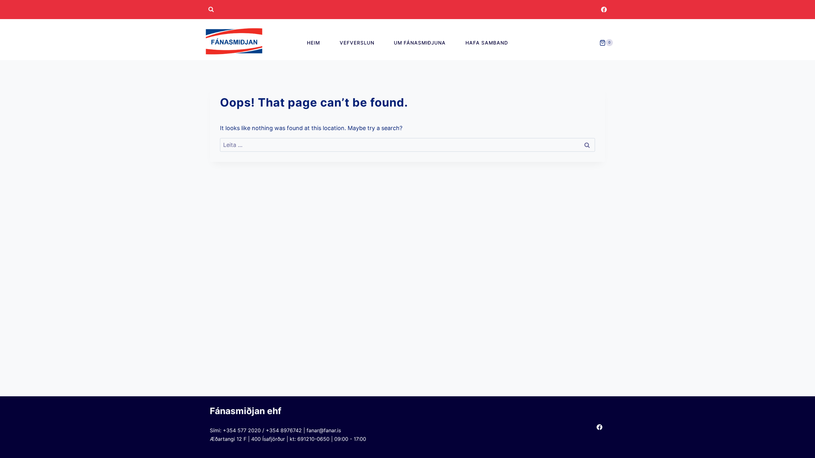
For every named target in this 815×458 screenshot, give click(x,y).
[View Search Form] (211, 9)
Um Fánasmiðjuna (420, 43)
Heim (313, 43)
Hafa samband (486, 43)
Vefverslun (357, 43)
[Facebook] (604, 9)
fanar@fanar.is (324, 430)
